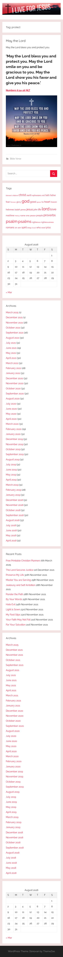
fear (8, 202)
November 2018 (14, 505)
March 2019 (12, 484)
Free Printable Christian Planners (23, 560)
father (53, 195)
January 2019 (13, 494)
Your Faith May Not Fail (18, 619)
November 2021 (14, 322)
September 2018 (15, 515)
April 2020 (11, 419)
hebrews (10, 209)
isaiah (17, 209)
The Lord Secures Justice (19, 570)
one (27, 215)
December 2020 (14, 378)
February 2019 (13, 489)
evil (43, 195)
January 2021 (13, 373)
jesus (30, 209)
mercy (17, 216)
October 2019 (13, 449)
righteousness (47, 222)
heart (47, 201)
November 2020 (14, 383)
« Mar (9, 292)
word (43, 228)
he (43, 202)
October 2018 (13, 510)
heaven (54, 202)
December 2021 (14, 317)
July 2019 (11, 464)
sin (16, 228)
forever (13, 202)
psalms (24, 221)
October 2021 (13, 327)
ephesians (36, 195)
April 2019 (11, 479)
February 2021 (13, 368)
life (39, 209)
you (48, 227)
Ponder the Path (14, 594)
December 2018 (14, 500)
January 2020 (13, 434)
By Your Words (14, 599)
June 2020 (11, 408)
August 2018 (12, 520)
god (25, 201)
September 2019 (15, 454)
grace (39, 202)
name (22, 215)
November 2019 (14, 444)
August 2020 (13, 398)
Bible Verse (15, 158)
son (19, 228)
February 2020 (14, 429)
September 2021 (14, 332)
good (33, 201)
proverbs (50, 215)
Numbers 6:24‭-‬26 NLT (18, 90)
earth (29, 195)
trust (34, 228)
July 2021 (11, 342)
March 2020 (12, 424)
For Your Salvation (15, 624)
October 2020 (13, 388)
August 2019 (12, 459)
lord (46, 208)
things (29, 228)
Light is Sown (13, 609)
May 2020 (11, 413)
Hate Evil (10, 604)
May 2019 (11, 474)
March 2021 (12, 363)
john (36, 209)
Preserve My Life (15, 575)
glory (18, 202)
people (39, 215)
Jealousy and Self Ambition (20, 585)
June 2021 (11, 348)
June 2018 (11, 530)
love (53, 209)
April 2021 (11, 358)
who (38, 227)
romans (10, 227)
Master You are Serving (18, 580)
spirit (24, 227)
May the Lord (15, 41)
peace (33, 215)
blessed (9, 195)
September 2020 (15, 393)
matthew (10, 215)
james (23, 210)
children (15, 195)
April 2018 (11, 540)
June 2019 (11, 469)
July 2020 (11, 403)
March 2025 (12, 312)
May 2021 (11, 353)
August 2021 (12, 337)
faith (47, 195)
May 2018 (11, 535)
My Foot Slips (13, 614)
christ (22, 195)
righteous (36, 222)
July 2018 (11, 525)
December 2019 (14, 439)
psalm (12, 221)
